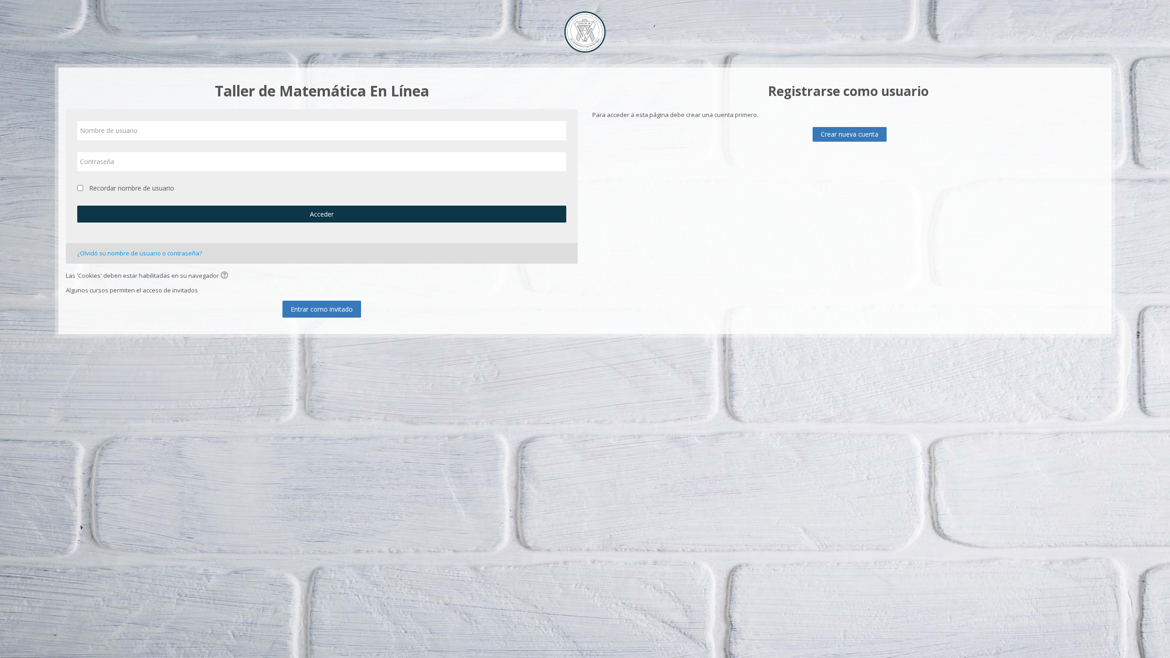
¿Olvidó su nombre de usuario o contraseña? (139, 253)
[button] (225, 276)
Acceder (322, 214)
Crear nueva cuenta (849, 134)
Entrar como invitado (322, 309)
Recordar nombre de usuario (131, 188)
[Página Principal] (585, 31)
